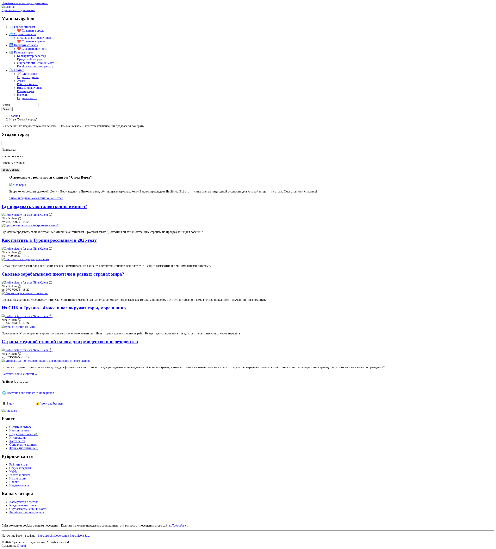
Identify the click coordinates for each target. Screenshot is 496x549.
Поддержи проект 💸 (23, 434)
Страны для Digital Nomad (34, 37)
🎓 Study (8, 403)
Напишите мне (19, 430)
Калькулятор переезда (31, 56)
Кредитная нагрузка (22, 505)
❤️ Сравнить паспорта (32, 48)
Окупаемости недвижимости (36, 62)
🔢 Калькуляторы (21, 52)
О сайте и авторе (20, 427)
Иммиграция (25, 91)
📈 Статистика (27, 73)
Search (6, 105)
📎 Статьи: (16, 70)
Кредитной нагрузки (31, 59)
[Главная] (8, 6)
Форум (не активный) (23, 448)
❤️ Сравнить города (30, 30)
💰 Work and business (50, 403)
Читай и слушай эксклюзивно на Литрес (36, 198)
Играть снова (11, 169)
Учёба (21, 80)
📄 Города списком (22, 26)
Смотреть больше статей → (20, 373)
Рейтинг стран (18, 464)
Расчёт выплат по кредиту (26, 512)
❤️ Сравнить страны (31, 41)
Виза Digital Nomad (29, 87)
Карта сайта (17, 441)
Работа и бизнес (27, 84)
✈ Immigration (45, 392)
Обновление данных (23, 444)
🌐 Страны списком (22, 34)
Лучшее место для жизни (18, 10)
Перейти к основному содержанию (25, 3)
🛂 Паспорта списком (23, 45)
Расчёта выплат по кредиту (35, 66)
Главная (14, 116)
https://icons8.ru (79, 535)
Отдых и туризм (28, 77)
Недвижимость (27, 98)
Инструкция (17, 437)
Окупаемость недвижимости (28, 508)
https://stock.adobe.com (52, 535)
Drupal (21, 545)
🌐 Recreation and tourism (18, 392)
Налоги (22, 94)
